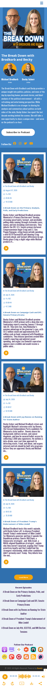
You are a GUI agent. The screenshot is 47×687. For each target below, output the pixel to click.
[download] (31, 683)
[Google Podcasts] (19, 651)
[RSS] (33, 658)
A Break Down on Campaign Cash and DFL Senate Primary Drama (22, 313)
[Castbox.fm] (26, 651)
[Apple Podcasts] (4, 651)
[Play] (5, 677)
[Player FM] (19, 658)
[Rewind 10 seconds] (4, 683)
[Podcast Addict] (26, 658)
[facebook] (14, 144)
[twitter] (25, 144)
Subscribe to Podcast (18, 132)
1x (21, 683)
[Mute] (43, 677)
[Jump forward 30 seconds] (12, 683)
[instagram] (20, 144)
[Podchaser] (40, 658)
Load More (23, 577)
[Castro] (33, 651)
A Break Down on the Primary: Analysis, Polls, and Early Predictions (21, 209)
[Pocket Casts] (11, 658)
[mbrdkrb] (31, 144)
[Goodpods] (4, 658)
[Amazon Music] (11, 651)
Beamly (39, 668)
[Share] (40, 683)
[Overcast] (40, 651)
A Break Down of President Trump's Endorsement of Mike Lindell (20, 522)
